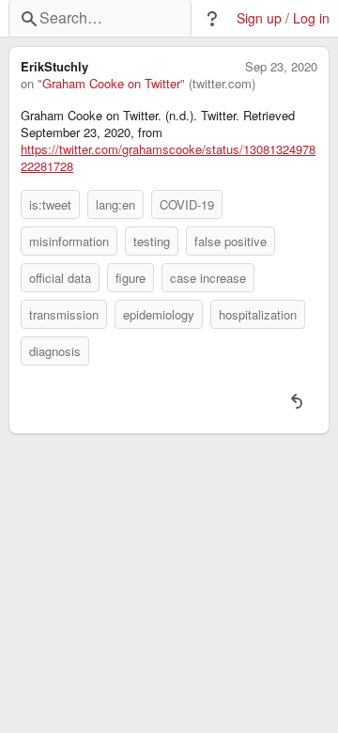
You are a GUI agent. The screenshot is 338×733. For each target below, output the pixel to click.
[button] (212, 19)
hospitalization (258, 314)
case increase (208, 278)
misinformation (69, 241)
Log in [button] (311, 18)
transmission (64, 314)
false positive (230, 241)
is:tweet (50, 204)
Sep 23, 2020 (281, 66)
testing (151, 241)
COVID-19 (187, 204)
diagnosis (55, 351)
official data (60, 278)
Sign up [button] (259, 18)
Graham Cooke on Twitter (111, 83)
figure (130, 278)
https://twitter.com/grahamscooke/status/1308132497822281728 (168, 158)
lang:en (115, 204)
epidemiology (158, 314)
